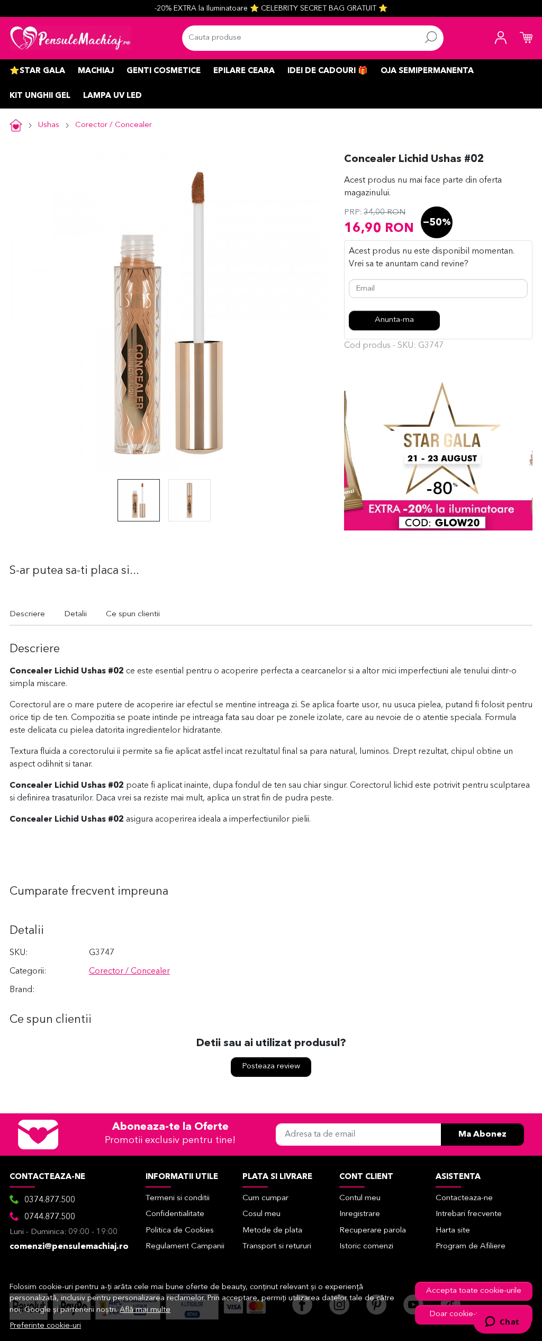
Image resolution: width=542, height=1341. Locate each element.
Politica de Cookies (180, 1231)
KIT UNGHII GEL (40, 96)
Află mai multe (145, 1310)
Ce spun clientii (133, 614)
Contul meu (360, 1198)
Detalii (75, 614)
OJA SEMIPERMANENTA (427, 71)
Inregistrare (359, 1214)
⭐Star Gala (37, 71)
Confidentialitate (175, 1214)
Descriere (27, 614)
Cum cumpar (265, 1198)
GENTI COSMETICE (164, 71)
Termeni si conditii (178, 1198)
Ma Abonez (482, 1134)
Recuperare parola (372, 1231)
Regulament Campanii (185, 1246)
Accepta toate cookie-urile (473, 1291)
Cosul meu (261, 1214)
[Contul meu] (500, 38)
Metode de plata (272, 1231)
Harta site (453, 1231)
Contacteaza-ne (464, 1198)
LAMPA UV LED (112, 96)
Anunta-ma (394, 320)
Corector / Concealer (113, 125)
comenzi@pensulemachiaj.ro (69, 1247)
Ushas (48, 125)
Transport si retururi (276, 1246)
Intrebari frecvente (469, 1214)
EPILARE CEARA (244, 71)
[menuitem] (139, 500)
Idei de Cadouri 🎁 (327, 71)
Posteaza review (271, 1066)
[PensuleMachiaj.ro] (70, 38)
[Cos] (526, 38)
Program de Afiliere (470, 1246)
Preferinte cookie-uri (45, 1326)
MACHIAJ (96, 71)
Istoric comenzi (366, 1246)
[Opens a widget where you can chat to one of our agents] (502, 1322)
